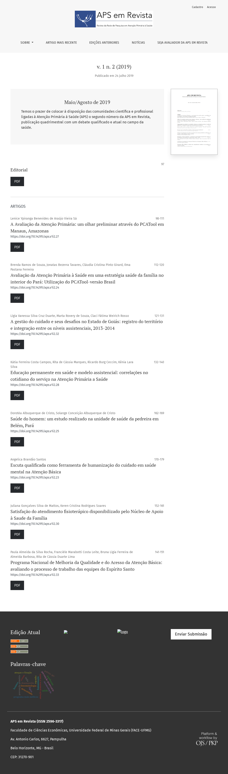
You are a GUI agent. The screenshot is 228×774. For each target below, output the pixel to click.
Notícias (138, 43)
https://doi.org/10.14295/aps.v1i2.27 (34, 236)
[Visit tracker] (65, 631)
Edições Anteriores (104, 43)
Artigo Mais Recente (61, 43)
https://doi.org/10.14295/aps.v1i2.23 (34, 477)
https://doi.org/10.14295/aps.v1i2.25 (34, 431)
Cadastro (197, 7)
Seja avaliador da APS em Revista (182, 43)
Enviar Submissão (191, 634)
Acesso (211, 7)
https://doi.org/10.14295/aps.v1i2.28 (34, 385)
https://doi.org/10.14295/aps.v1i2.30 (34, 524)
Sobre (25, 43)
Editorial (19, 170)
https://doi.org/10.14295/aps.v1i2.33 (34, 575)
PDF (17, 181)
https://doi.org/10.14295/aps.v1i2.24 (34, 287)
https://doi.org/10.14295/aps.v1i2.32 (34, 334)
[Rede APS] (122, 631)
